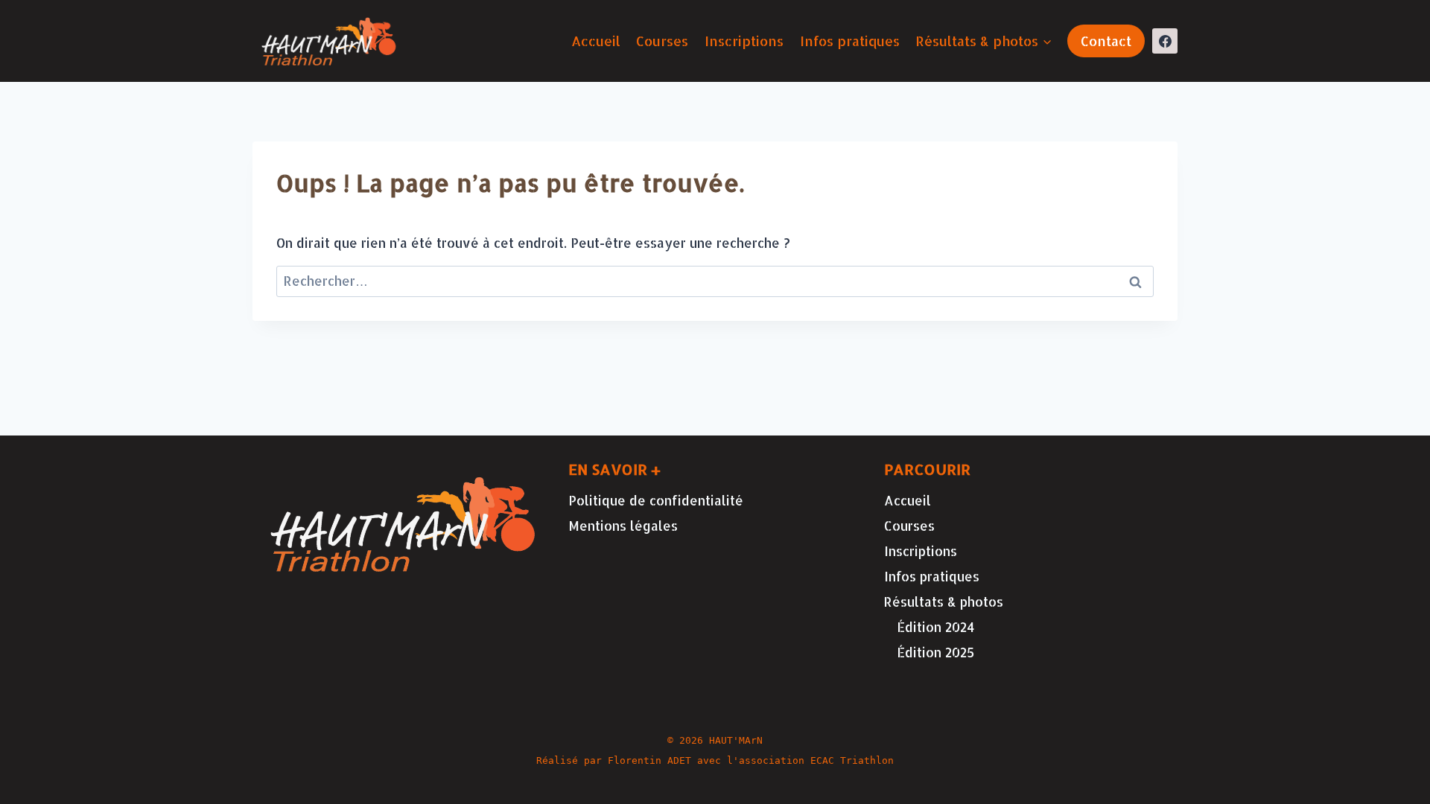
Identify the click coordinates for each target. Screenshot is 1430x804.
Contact (1106, 40)
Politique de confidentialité (655, 500)
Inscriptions (744, 40)
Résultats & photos (943, 601)
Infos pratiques (850, 40)
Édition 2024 (936, 627)
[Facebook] (1165, 41)
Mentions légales (623, 525)
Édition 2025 (935, 652)
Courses (662, 40)
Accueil (595, 40)
